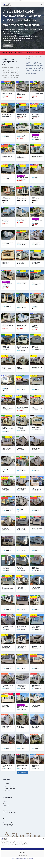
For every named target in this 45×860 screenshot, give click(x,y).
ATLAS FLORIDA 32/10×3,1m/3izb (5, 568)
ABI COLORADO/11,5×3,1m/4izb (22, 607)
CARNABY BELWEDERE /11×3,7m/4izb (36, 449)
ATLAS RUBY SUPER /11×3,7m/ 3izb (36, 627)
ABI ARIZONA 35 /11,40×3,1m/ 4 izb (20, 727)
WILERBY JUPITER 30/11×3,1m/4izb (20, 263)
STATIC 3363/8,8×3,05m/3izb (21, 94)
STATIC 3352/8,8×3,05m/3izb (36, 198)
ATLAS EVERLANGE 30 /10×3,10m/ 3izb (6, 647)
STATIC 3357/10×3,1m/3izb (22, 177)
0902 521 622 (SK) (7, 822)
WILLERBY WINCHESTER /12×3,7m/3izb (21, 387)
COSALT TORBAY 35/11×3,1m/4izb (35, 468)
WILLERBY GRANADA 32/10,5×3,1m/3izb (36, 263)
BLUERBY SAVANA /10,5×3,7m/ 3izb (5, 706)
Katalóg (4, 801)
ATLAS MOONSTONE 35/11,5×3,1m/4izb (36, 588)
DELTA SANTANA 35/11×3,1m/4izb (35, 347)
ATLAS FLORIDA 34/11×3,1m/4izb (35, 548)
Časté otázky (6, 805)
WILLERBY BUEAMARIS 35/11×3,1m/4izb (6, 548)
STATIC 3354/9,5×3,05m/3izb (6, 198)
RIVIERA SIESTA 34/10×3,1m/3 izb (5, 263)
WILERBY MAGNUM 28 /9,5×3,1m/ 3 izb (21, 647)
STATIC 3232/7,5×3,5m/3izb (7, 467)
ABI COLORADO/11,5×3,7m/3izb (7, 508)
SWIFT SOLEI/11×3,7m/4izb (7, 135)
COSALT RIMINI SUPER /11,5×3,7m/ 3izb (21, 686)
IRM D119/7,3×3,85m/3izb (7, 93)
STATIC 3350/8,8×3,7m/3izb (22, 135)
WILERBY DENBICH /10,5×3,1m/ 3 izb (35, 766)
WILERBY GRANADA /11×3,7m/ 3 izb (35, 666)
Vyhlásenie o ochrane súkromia (28, 858)
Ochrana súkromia (7, 810)
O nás (4, 803)
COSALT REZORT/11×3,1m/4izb (21, 368)
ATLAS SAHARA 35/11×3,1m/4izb (5, 529)
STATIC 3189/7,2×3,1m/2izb (7, 386)
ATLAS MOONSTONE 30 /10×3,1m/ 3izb (36, 706)
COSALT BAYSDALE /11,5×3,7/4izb (20, 428)
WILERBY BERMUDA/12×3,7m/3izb (36, 282)
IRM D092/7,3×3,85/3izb (36, 175)
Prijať (22, 849)
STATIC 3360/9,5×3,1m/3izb (37, 93)
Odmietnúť (22, 852)
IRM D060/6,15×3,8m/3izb (22, 325)
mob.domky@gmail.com (8, 825)
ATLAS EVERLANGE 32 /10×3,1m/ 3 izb (21, 747)
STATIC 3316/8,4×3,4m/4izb (7, 325)
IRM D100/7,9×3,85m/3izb (22, 114)
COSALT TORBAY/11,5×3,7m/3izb (7, 176)
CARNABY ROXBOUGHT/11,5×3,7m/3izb (7, 428)
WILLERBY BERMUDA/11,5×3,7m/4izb (37, 508)
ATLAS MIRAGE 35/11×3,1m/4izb (20, 305)
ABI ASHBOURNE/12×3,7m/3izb (7, 588)
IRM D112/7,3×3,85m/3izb (37, 114)
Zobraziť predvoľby (22, 855)
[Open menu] (41, 4)
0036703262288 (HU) (8, 824)
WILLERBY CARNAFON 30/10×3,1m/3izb (21, 489)
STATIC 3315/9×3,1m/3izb (37, 304)
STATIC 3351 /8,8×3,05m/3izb (5, 220)
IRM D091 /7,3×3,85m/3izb (7, 242)
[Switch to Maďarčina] (22, 806)
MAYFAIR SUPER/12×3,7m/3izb (6, 368)
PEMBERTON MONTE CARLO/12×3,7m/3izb (21, 529)
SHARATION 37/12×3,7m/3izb (20, 468)
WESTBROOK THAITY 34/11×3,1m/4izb (6, 449)
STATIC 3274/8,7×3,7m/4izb (22, 407)
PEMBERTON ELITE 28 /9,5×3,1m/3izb (36, 243)
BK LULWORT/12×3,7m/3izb (37, 156)
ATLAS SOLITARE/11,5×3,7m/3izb (37, 489)
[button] (43, 838)
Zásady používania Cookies (9, 812)
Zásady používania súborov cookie (17, 858)
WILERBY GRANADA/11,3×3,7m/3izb (7, 408)
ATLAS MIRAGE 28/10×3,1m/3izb (20, 449)
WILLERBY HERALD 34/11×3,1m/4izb (35, 137)
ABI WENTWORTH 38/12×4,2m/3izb (5, 489)
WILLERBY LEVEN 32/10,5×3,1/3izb (5, 347)
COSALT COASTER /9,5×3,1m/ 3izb (35, 727)
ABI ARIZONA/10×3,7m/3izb (37, 427)
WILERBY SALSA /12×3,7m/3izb (35, 387)
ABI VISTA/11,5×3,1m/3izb (37, 528)
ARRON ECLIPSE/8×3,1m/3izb (21, 157)
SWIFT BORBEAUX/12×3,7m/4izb (37, 408)
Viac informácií (6, 119)
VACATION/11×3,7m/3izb (7, 114)
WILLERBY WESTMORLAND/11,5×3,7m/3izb (22, 347)
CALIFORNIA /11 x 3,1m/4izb (5, 607)
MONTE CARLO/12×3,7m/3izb (36, 607)
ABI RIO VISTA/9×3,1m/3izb (37, 367)
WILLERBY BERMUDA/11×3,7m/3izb (22, 243)
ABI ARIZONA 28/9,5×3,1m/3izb (35, 568)
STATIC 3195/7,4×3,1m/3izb (22, 507)
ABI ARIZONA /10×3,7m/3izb (20, 568)
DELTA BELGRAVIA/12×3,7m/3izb (22, 198)
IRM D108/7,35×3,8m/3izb (7, 156)
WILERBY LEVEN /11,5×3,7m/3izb (20, 588)
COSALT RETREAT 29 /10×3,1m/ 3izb (6, 727)
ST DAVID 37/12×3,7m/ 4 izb (7, 304)
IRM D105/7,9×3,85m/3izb (22, 219)
